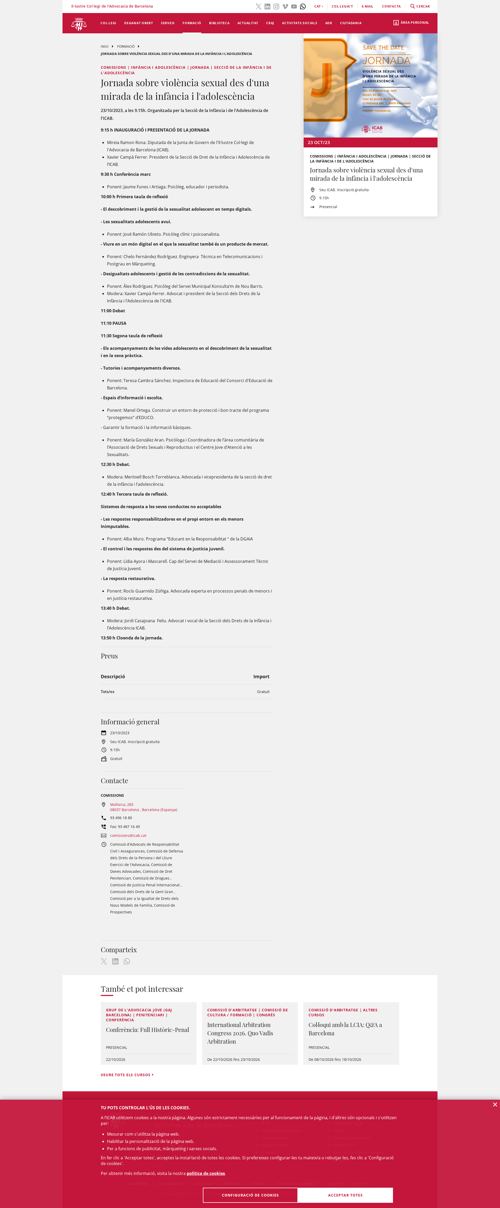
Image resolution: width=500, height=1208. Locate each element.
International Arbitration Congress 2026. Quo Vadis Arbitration (240, 1033)
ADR (328, 23)
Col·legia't (342, 6)
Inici (105, 46)
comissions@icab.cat (128, 835)
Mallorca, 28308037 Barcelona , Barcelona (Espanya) (143, 807)
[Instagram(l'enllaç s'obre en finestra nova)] (276, 6)
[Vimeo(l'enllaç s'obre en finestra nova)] (285, 6)
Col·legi (108, 23)
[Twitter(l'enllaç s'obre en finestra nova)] (258, 6)
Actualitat (248, 23)
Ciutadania (351, 23)
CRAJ (270, 23)
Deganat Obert (138, 23)
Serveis (168, 23)
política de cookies (206, 1173)
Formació (192, 23)
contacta (391, 6)
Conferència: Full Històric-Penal (147, 1029)
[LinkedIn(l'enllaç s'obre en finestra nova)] (267, 6)
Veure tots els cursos (125, 1074)
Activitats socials (299, 23)
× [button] (495, 1104)
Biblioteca (219, 23)
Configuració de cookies (250, 1195)
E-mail (368, 6)
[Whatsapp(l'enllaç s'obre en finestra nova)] (303, 6)
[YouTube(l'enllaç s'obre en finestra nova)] (294, 6)
